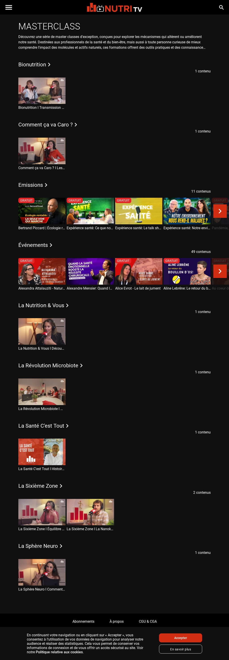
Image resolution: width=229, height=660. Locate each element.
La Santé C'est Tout (42, 426)
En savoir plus (180, 649)
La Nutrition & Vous (42, 305)
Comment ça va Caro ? (46, 125)
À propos (117, 621)
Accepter (180, 638)
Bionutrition (32, 64)
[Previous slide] (9, 90)
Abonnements (83, 621)
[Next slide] (220, 90)
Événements (33, 245)
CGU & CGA (148, 621)
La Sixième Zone (38, 486)
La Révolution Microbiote (49, 365)
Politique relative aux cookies (59, 652)
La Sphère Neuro (38, 546)
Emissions (31, 185)
